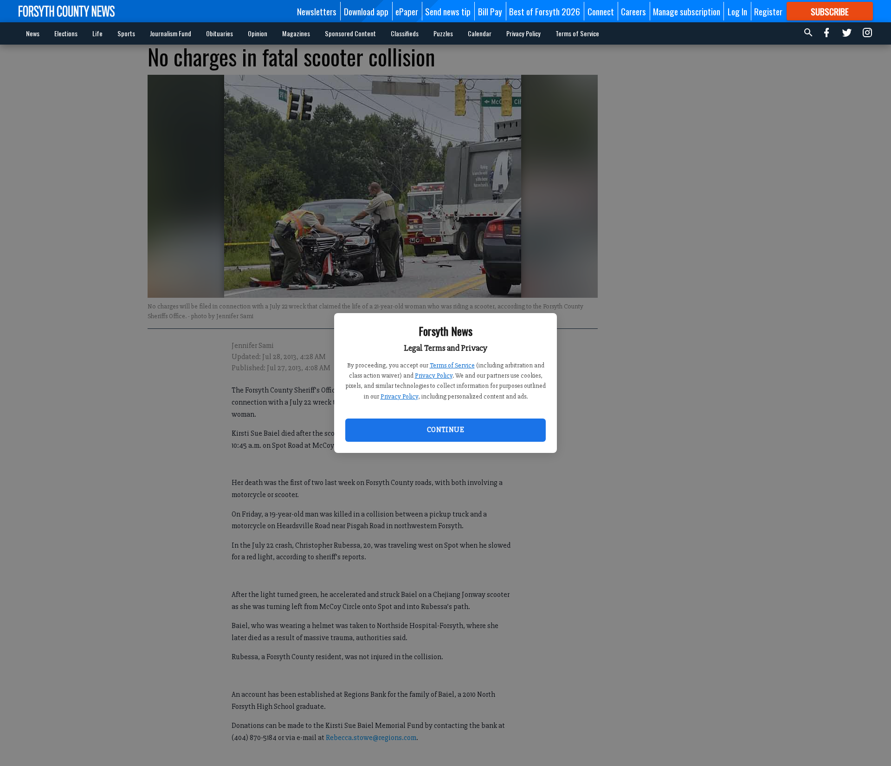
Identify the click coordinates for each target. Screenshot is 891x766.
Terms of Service (452, 365)
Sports (126, 33)
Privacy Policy (433, 376)
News (32, 33)
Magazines (296, 33)
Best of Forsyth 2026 (544, 11)
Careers (633, 11)
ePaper (406, 11)
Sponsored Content (350, 33)
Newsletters (316, 11)
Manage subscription (686, 11)
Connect (601, 11)
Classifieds (405, 33)
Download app (366, 11)
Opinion (257, 33)
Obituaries (219, 33)
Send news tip (448, 11)
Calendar (479, 33)
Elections (65, 33)
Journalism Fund (170, 33)
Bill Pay (490, 11)
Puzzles (443, 33)
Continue (445, 429)
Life (97, 33)
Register (768, 11)
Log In (737, 11)
